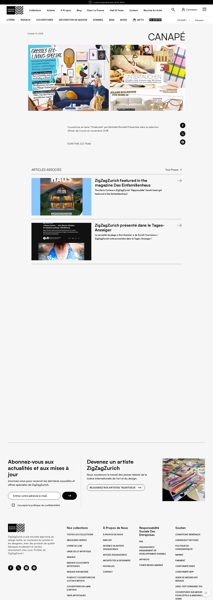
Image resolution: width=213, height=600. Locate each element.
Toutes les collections (80, 534)
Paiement (180, 560)
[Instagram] (26, 569)
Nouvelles (108, 566)
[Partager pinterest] (182, 142)
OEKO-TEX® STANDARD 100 (188, 586)
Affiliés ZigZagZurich (115, 555)
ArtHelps (144, 559)
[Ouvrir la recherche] (173, 10)
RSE (141, 541)
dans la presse (95, 10)
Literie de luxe (74, 546)
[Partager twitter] (182, 133)
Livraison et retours (187, 540)
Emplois (107, 540)
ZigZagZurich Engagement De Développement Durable (152, 550)
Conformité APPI (184, 572)
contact (133, 10)
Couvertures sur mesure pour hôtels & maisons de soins (189, 595)
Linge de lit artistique (79, 551)
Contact (108, 572)
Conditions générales (187, 534)
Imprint (179, 555)
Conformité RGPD (185, 566)
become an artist (153, 10)
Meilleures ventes (77, 540)
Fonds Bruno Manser (151, 565)
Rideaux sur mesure (77, 572)
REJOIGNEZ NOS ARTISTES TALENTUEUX (112, 487)
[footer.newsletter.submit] (69, 496)
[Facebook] (10, 569)
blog (79, 10)
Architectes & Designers (116, 560)
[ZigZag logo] (15, 10)
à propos (66, 10)
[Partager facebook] (182, 125)
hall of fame (116, 10)
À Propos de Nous (113, 534)
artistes (51, 10)
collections (35, 10)
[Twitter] (18, 569)
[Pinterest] (34, 569)
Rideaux (71, 557)
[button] (204, 9)
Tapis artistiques (76, 595)
